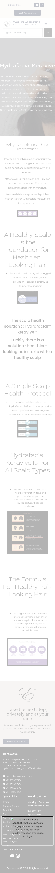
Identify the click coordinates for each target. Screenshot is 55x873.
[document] (27, 436)
